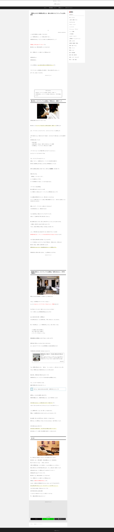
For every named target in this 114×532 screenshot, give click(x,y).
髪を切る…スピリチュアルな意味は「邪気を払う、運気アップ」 (46, 92)
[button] (60, 519)
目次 (47, 90)
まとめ (37, 95)
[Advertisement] (48, 22)
